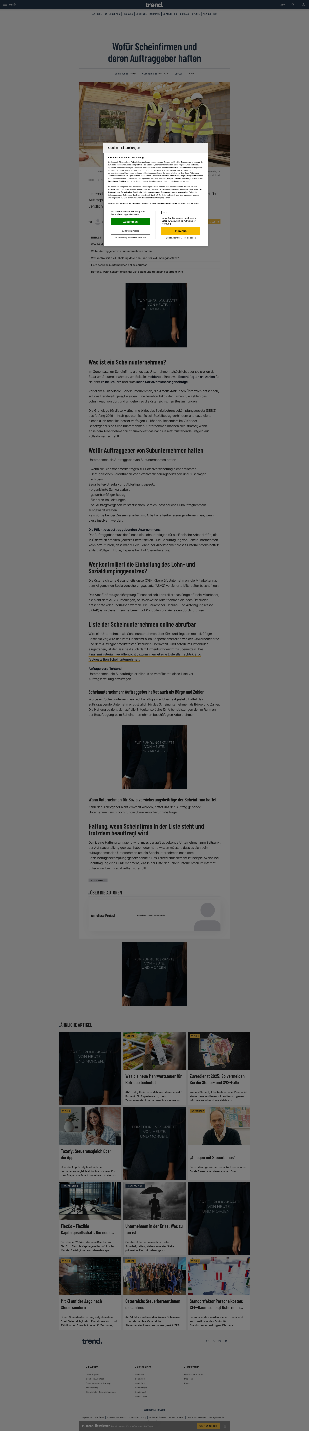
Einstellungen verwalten (130, 231)
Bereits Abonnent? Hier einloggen (181, 238)
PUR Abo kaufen (180, 231)
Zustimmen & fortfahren (130, 221)
